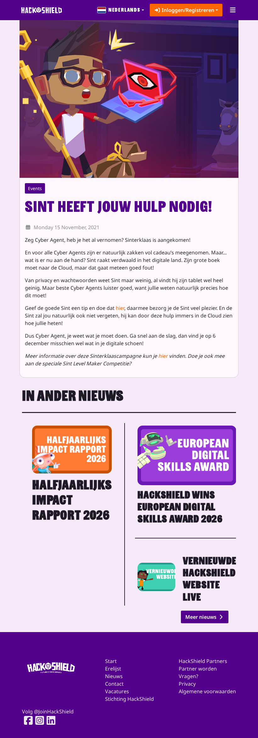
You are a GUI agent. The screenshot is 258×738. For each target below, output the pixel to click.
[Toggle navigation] (232, 10)
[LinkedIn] (49, 720)
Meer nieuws (201, 616)
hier (120, 308)
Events (35, 188)
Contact (114, 683)
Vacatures (117, 691)
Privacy (187, 683)
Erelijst (113, 668)
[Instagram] (37, 720)
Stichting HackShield (129, 698)
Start (111, 661)
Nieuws (114, 676)
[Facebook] (26, 720)
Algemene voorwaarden (207, 691)
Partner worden (198, 668)
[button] (120, 10)
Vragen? (188, 676)
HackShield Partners (203, 661)
